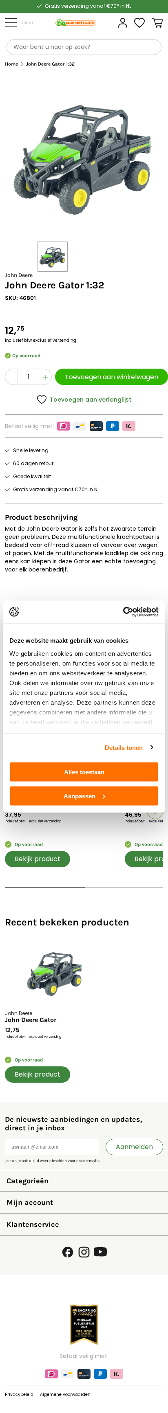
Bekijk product (37, 859)
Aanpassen (79, 795)
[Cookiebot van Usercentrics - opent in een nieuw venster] (123, 612)
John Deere (19, 275)
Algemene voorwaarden (65, 1394)
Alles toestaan (84, 772)
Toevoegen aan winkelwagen (111, 377)
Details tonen (124, 747)
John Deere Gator (30, 1020)
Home (11, 64)
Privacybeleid (19, 1394)
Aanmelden (134, 1146)
